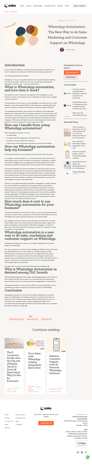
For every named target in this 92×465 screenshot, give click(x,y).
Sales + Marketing (31, 389)
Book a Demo (70, 77)
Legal (6, 424)
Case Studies (37, 6)
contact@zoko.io (81, 414)
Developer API (20, 418)
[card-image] (14, 343)
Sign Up (7, 428)
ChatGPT (9, 389)
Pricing (28, 6)
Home (22, 6)
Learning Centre (49, 6)
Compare (19, 424)
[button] (67, 6)
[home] (10, 6)
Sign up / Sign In (79, 6)
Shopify (60, 6)
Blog (6, 12)
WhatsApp (13, 12)
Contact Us (8, 421)
